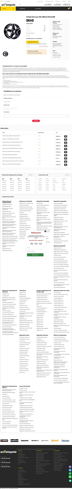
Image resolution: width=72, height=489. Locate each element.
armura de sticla (40, 315)
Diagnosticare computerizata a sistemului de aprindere (9, 234)
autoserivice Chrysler (24, 344)
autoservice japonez (58, 203)
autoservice (22, 303)
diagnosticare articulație (42, 208)
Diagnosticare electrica (7, 250)
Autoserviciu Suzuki (23, 307)
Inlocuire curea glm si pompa (60, 330)
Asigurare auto (22, 292)
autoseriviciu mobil (41, 350)
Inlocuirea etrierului (6, 421)
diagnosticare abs (23, 329)
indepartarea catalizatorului (8, 306)
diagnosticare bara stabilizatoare (61, 212)
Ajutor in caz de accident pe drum (60, 460)
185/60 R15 (4, 180)
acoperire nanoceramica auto (43, 301)
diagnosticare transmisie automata (44, 226)
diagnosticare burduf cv (42, 210)
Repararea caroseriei (25, 201)
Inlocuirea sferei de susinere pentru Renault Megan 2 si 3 (62, 285)
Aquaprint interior (23, 388)
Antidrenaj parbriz (41, 309)
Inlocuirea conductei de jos (8, 318)
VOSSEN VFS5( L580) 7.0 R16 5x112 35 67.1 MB (11, 135)
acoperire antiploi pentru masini (44, 293)
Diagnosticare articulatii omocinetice (7, 209)
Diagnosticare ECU (6, 248)
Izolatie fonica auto (23, 418)
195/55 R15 (4, 184)
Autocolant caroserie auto (25, 227)
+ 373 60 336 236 (57, 4)
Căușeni (40, 189)
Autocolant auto (23, 223)
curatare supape (57, 342)
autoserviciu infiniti (23, 361)
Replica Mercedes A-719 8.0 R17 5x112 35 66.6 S (11, 164)
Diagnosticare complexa (7, 219)
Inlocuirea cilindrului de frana (8, 416)
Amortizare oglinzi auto (42, 308)
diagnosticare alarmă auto (42, 365)
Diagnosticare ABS (6, 206)
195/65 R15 (4, 188)
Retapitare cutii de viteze (25, 429)
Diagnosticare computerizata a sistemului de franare (9, 390)
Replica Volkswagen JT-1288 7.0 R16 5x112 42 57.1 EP (12, 142)
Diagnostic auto (23, 318)
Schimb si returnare (49, 1)
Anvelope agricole (21, 454)
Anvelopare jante (40, 313)
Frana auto (4, 394)
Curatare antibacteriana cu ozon (61, 294)
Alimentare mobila (57, 457)
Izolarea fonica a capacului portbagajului (25, 416)
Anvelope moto (21, 456)
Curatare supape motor (59, 344)
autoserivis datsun (23, 300)
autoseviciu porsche (23, 370)
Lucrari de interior (24, 386)
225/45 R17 (20, 182)
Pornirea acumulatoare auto (59, 463)
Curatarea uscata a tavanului (25, 407)
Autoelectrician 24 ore (41, 344)
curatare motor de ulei (59, 296)
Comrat (40, 180)
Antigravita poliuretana (24, 218)
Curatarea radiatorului (58, 309)
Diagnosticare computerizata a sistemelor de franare (9, 231)
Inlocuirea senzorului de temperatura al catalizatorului (8, 329)
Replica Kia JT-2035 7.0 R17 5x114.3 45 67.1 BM (11, 151)
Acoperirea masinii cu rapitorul (26, 208)
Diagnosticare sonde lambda (8, 297)
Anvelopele (20, 452)
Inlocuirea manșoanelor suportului (10, 425)
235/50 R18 (28, 184)
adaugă (36, 120)
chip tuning (22, 372)
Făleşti (47, 178)
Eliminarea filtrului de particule (9, 304)
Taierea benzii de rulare (58, 467)
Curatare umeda (23, 390)
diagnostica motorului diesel (25, 328)
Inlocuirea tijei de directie (59, 287)
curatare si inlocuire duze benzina (61, 340)
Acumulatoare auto (22, 462)
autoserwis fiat (22, 366)
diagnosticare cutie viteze (42, 215)
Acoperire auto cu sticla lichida (26, 203)
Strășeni (40, 184)
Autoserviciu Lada (23, 363)
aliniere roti (39, 306)
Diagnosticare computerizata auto (10, 236)
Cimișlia (47, 184)
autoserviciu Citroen (24, 359)
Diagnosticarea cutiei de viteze (43, 229)
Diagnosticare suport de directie (61, 253)
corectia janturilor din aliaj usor (60, 205)
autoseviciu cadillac (23, 368)
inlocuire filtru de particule (8, 312)
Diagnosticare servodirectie (60, 249)
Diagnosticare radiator (59, 321)
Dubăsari (64, 184)
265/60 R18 (28, 188)
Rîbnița (54, 189)
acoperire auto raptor (24, 205)
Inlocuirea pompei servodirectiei (61, 273)
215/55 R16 (12, 180)
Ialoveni (47, 188)
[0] (68, 8)
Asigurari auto (40, 330)
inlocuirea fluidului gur (59, 268)
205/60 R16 (12, 190)
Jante (19, 463)
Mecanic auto (21, 481)
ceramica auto (22, 232)
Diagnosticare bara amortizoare (61, 210)
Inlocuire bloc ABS (6, 398)
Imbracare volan (57, 255)
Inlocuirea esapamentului (8, 320)
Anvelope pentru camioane (23, 457)
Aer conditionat (57, 292)
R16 (11, 178)
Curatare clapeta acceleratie (60, 339)
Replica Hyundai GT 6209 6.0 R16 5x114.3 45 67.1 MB (12, 148)
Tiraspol (40, 188)
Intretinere (22, 290)
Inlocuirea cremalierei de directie (61, 264)
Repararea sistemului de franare (42, 471)
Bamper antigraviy (23, 231)
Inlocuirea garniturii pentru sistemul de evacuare (8, 322)
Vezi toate (31, 174)
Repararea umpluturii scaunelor (26, 427)
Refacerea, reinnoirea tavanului (26, 425)
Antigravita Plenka (23, 216)
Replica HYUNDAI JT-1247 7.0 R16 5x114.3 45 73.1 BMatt (13, 161)
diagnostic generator (41, 361)
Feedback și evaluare (12, 91)
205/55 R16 (12, 188)
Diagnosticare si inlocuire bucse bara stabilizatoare (61, 227)
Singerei (40, 186)
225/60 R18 (28, 182)
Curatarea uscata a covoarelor (26, 405)
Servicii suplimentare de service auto (44, 291)
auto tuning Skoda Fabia (24, 342)
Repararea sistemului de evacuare (42, 460)
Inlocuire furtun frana (7, 407)
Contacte (64, 1)
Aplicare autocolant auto (24, 220)
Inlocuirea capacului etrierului (9, 414)
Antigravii (21, 212)
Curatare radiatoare (58, 298)
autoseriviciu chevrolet (24, 348)
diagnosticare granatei (42, 217)
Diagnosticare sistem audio (43, 374)
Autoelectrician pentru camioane (44, 346)
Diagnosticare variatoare (42, 227)
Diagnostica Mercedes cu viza (26, 322)
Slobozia (54, 180)
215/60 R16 (12, 182)
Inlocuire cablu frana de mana (9, 399)
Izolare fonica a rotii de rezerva (26, 414)
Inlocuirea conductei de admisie (9, 316)
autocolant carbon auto (24, 225)
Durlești (47, 186)
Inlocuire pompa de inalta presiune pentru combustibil (61, 383)
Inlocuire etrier (5, 403)
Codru (54, 178)
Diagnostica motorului (7, 204)
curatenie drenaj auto (58, 319)
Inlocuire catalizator (6, 310)
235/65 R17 (20, 190)
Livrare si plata (40, 1)
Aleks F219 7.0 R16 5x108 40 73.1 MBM (9, 154)
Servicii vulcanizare (57, 470)
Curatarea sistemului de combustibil (59, 358)
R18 (26, 178)
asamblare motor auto (24, 337)
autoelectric (39, 339)
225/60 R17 (20, 184)
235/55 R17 (20, 188)
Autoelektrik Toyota (41, 348)
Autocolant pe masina (24, 229)
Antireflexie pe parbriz (41, 311)
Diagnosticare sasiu (58, 222)
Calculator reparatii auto (24, 309)
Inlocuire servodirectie (59, 259)
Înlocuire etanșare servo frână (8, 401)
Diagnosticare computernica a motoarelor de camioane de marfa (10, 240)
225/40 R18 (28, 180)
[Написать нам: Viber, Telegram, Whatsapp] (70, 480)
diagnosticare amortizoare (59, 208)
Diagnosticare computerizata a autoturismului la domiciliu (9, 222)
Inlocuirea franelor (6, 423)
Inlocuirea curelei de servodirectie (61, 266)
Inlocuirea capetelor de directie (61, 260)
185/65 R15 (4, 182)
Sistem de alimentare (60, 335)
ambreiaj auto (40, 203)
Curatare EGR (22, 311)
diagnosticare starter (41, 376)
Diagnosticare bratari (7, 215)
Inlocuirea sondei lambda (8, 334)
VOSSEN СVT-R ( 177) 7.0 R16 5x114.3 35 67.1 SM (11, 145)
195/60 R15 (4, 186)
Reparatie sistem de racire (62, 290)
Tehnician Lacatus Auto (22, 479)
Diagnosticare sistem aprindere (44, 373)
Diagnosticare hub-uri (59, 217)
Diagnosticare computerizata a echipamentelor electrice (9, 225)
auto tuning (22, 340)
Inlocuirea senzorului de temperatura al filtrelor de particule (10, 332)
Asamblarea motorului (24, 339)
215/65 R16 (12, 184)
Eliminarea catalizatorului (8, 302)
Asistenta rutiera (57, 462)
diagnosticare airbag (41, 363)
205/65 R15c (4, 190)
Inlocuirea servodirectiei (59, 282)
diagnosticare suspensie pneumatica (59, 237)
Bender (40, 182)
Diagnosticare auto (6, 211)
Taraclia (63, 186)
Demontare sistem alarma (42, 359)
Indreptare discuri (58, 242)
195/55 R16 (12, 186)
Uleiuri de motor (21, 460)
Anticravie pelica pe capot (25, 210)
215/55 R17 (20, 180)
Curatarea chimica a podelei (25, 397)
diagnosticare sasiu (58, 224)
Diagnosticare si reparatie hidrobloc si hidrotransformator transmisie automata (44, 223)
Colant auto (22, 236)
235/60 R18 (28, 186)
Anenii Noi (64, 178)
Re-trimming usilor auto (24, 423)
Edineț (54, 186)
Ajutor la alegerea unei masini (60, 456)
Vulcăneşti (64, 189)
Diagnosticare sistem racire (60, 323)
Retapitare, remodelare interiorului (27, 430)
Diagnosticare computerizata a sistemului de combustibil (61, 362)
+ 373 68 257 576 (66, 4)
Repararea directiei (59, 246)
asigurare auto (22, 221)
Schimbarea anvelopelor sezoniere (60, 459)
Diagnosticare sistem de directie (61, 251)
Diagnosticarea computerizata (6, 202)
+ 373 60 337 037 (47, 4)
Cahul (54, 188)
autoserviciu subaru (23, 365)
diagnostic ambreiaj (41, 207)
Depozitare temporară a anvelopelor (61, 452)
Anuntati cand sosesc (43, 46)
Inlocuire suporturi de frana (8, 412)
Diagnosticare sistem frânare (8, 392)
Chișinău (40, 178)
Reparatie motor (24, 335)
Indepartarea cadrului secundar (61, 240)
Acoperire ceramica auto (42, 295)
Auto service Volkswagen (25, 298)
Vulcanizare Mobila (57, 454)
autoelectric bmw (41, 340)
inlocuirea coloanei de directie (60, 262)
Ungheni (64, 188)
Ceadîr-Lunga (55, 182)
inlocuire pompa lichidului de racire (61, 332)
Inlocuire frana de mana (7, 405)
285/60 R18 (28, 190)
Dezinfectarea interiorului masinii (26, 409)
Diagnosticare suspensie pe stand (61, 234)
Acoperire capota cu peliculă (25, 207)
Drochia (63, 182)
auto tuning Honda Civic (59, 337)
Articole (19, 473)
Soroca (47, 182)
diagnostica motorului (24, 324)
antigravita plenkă (23, 214)
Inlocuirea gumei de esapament (9, 324)
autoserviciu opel (23, 305)
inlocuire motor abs (6, 409)
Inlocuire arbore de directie (60, 257)
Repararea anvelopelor (58, 465)
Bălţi (63, 180)
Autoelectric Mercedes (42, 342)
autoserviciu (22, 357)
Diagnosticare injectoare (59, 364)
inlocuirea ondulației (6, 326)
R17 (19, 178)
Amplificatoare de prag (42, 337)
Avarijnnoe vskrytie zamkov (43, 352)
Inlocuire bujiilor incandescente (61, 378)
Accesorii (20, 459)
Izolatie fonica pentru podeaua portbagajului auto (26, 421)
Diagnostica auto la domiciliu (25, 320)
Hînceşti (47, 180)
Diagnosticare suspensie (59, 232)
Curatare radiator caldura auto (60, 307)
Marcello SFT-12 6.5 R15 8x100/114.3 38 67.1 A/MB (11, 157)
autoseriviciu (22, 346)
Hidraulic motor (5, 396)
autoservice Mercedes (24, 355)
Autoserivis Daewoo (23, 350)
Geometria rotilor (57, 239)
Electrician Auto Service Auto (24, 484)
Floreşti (47, 189)
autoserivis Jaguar (23, 352)
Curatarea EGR (5, 295)
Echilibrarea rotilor (57, 468)
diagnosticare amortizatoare (60, 207)
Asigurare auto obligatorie (42, 328)
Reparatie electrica (42, 335)
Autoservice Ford (23, 353)
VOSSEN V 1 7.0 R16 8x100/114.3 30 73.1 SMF (10, 138)
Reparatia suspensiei (60, 201)
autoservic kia (22, 301)
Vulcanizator (20, 482)
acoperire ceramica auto (42, 297)
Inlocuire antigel (57, 328)
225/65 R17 (20, 186)
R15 (3, 178)
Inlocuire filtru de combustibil (60, 380)
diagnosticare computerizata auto (10, 238)
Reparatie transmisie (43, 201)
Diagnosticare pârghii (58, 219)
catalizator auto (5, 293)
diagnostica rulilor (58, 247)
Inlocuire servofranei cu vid (8, 411)
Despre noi (58, 1)
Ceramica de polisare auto (25, 234)
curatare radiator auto (58, 300)
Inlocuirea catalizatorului (7, 314)
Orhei (54, 184)
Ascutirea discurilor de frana (43, 205)
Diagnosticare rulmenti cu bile (60, 221)
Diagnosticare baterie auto (8, 213)
